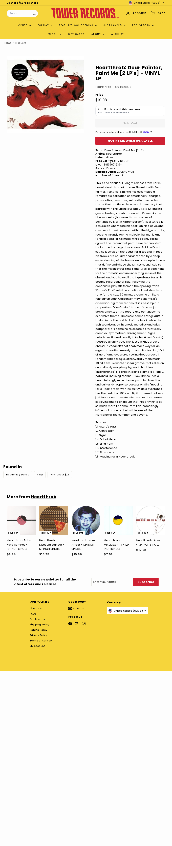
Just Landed (113, 25)
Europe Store (29, 3)
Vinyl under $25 (59, 474)
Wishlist (117, 34)
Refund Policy (38, 630)
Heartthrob (103, 87)
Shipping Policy (39, 624)
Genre (23, 25)
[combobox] (22, 13)
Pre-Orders (141, 25)
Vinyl (40, 474)
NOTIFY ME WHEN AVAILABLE (130, 141)
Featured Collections (76, 25)
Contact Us (37, 619)
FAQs (33, 613)
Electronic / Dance (17, 474)
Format (44, 25)
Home (7, 43)
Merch (53, 34)
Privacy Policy (38, 635)
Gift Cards (76, 34)
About (96, 34)
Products (20, 43)
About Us (36, 608)
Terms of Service (41, 640)
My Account (37, 646)
